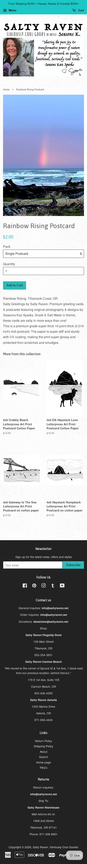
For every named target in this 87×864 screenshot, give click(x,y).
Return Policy (43, 741)
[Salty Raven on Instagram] (43, 586)
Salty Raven (40, 847)
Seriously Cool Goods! (64, 847)
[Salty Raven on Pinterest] (34, 586)
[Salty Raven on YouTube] (62, 586)
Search (43, 757)
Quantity (9, 264)
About (43, 752)
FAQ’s (43, 768)
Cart (80, 10)
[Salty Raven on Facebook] (24, 586)
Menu (12, 10)
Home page (43, 762)
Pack (6, 246)
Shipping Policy (43, 746)
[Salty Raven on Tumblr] (53, 586)
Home (6, 89)
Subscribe (73, 565)
